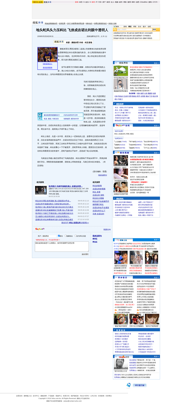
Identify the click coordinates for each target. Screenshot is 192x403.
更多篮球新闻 (47, 67)
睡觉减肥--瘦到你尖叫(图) (124, 205)
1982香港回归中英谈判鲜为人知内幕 (143, 172)
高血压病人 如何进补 (145, 349)
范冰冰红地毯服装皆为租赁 (124, 289)
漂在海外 (117, 375)
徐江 (131, 72)
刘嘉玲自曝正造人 (135, 273)
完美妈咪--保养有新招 (145, 107)
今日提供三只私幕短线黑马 (147, 110)
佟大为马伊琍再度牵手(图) (146, 284)
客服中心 (59, 396)
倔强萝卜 (133, 162)
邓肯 (127, 134)
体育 (80, 2)
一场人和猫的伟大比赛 (141, 88)
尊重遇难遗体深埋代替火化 (124, 352)
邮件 (120, 2)
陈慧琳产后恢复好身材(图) (124, 284)
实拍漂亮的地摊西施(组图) (146, 294)
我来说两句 (91, 36)
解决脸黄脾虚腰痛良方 (146, 210)
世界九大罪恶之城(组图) (145, 297)
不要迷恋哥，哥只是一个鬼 (145, 360)
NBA (138, 93)
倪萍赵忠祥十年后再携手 (145, 286)
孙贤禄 (132, 75)
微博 (129, 2)
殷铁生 (134, 96)
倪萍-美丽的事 (148, 165)
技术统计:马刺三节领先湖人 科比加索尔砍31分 (54, 213)
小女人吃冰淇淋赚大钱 (146, 341)
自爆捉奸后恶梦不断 (121, 194)
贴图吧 (117, 148)
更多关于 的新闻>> (75, 223)
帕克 (132, 134)
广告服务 (51, 396)
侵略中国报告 (147, 38)
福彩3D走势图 (152, 249)
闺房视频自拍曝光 (121, 181)
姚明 (142, 93)
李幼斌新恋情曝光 (151, 268)
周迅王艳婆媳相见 (135, 270)
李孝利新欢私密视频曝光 (145, 299)
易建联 (150, 93)
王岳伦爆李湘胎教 (123, 312)
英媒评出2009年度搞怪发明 (146, 363)
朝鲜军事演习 (139, 33)
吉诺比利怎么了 (99, 211)
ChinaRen (143, 2)
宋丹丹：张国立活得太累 (138, 177)
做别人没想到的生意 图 (123, 334)
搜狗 (150, 2)
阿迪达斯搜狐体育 (51, 23)
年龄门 (120, 99)
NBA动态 (89, 23)
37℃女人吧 (148, 148)
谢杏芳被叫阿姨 (140, 85)
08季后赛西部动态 (100, 23)
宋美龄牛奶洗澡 (119, 38)
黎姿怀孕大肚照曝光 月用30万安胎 (142, 187)
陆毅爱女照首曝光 (151, 270)
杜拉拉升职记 (137, 244)
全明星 (143, 96)
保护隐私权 (75, 396)
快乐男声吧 (148, 142)
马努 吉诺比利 (98, 214)
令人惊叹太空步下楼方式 (148, 312)
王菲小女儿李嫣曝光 (136, 326)
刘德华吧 (133, 145)
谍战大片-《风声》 (120, 167)
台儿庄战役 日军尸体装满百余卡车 (142, 167)
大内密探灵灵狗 (135, 165)
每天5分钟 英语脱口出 (146, 118)
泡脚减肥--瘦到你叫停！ (146, 213)
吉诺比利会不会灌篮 (101, 208)
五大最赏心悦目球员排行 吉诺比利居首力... (52, 216)
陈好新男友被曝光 (151, 273)
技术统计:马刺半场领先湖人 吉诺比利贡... (66, 186)
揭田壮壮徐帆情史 (121, 266)
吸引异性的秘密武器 (145, 205)
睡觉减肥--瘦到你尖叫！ (123, 120)
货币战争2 (150, 246)
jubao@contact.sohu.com (73, 401)
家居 (108, 2)
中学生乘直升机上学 (121, 78)
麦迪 (147, 96)
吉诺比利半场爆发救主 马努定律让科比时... (52, 204)
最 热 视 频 (124, 153)
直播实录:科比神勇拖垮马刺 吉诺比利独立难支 (54, 219)
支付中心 (36, 396)
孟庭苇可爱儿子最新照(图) (146, 302)
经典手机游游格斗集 (139, 249)
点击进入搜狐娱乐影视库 (145, 305)
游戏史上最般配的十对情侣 (146, 307)
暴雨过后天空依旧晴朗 (142, 377)
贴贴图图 (132, 363)
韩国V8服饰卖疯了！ (145, 347)
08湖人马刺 (112, 23)
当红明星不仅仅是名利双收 (145, 365)
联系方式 (66, 396)
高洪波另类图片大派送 (141, 72)
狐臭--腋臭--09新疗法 (145, 215)
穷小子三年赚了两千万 (123, 113)
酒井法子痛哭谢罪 (152, 326)
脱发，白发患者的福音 (146, 120)
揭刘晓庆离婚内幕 (135, 268)
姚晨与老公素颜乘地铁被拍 (124, 292)
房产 (104, 2)
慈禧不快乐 (138, 38)
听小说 (116, 246)
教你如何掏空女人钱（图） (147, 113)
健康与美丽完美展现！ (123, 213)
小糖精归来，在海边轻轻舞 (145, 370)
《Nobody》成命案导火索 (124, 302)
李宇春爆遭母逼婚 (120, 270)
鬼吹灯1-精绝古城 (125, 246)
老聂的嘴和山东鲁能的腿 (143, 80)
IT (96, 2)
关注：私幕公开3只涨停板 (124, 107)
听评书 (116, 244)
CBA (116, 96)
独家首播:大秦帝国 (136, 157)
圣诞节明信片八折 (120, 273)
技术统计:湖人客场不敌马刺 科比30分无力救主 (54, 207)
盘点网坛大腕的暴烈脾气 (123, 297)
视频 (116, 2)
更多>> (156, 63)
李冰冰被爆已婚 (136, 266)
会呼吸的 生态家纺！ (122, 115)
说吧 (137, 2)
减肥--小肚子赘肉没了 (145, 202)
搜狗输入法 (28, 396)
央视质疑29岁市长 (120, 33)
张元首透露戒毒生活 (146, 310)
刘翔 (130, 96)
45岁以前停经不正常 (145, 207)
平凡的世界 (143, 246)
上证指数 (118, 142)
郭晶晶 (120, 96)
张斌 (131, 88)
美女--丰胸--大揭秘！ (122, 110)
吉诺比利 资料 (98, 195)
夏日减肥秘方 (137, 36)
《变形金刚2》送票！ (124, 310)
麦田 (138, 162)
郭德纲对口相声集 (125, 244)
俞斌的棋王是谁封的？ (143, 91)
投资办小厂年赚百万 (122, 344)
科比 (116, 134)
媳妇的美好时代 (145, 162)
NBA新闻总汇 (47, 64)
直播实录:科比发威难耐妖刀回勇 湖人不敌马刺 (54, 210)
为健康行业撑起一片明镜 (123, 215)
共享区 (116, 249)
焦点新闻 (132, 360)
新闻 (76, 2)
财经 (93, 2)
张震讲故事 (146, 244)
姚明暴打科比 (98, 204)
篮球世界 (62, 23)
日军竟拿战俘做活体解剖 (123, 294)
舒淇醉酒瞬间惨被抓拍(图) (146, 292)
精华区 (95, 239)
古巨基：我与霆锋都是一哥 (139, 192)
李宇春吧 (133, 142)
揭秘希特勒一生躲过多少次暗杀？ (142, 170)
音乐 (139, 26)
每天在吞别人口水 (121, 371)
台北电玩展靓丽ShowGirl (123, 307)
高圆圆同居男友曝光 (121, 91)
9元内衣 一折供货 (144, 336)
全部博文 (109, 396)
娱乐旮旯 (132, 365)
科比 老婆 (96, 192)
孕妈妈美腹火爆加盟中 (146, 334)
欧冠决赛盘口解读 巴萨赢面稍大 (141, 67)
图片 (144, 26)
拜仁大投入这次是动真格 (142, 70)
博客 (125, 2)
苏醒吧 (117, 145)
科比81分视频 (98, 198)
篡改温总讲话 (128, 36)
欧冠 (154, 96)
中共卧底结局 (129, 38)
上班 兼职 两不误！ (121, 210)
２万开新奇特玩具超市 (123, 349)
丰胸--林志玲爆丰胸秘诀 (123, 202)
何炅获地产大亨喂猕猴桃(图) (125, 281)
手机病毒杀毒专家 (125, 249)
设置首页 (19, 396)
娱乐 (87, 2)
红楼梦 (152, 244)
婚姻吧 (132, 148)
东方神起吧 (148, 145)
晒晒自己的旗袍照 (127, 377)
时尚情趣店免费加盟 (122, 336)
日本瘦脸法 (147, 36)
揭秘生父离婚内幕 (151, 266)
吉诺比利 (122, 134)
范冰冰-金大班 (148, 157)
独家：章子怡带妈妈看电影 (146, 281)
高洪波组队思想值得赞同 (143, 75)
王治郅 (125, 96)
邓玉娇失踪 (131, 33)
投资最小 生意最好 (121, 339)
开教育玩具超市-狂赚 (122, 118)
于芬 (150, 96)
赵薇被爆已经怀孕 (120, 268)
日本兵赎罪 (149, 33)
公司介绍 (93, 396)
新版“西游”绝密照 (121, 326)
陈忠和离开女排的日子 (141, 83)
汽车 (99, 2)
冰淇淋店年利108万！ (146, 344)
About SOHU (84, 396)
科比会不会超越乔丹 (101, 201)
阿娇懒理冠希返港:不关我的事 (140, 190)
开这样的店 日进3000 (122, 207)
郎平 (138, 96)
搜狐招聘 (43, 396)
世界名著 (135, 246)
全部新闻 (101, 396)
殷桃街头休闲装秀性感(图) (124, 286)
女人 (112, 2)
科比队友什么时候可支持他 (144, 78)
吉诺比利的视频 (99, 189)
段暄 (131, 70)
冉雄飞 (132, 80)
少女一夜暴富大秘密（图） (147, 115)
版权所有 (86, 398)
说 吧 (127, 125)
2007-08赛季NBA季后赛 (75, 23)
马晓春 (132, 91)
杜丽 (154, 93)
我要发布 (107, 230)
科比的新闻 (97, 186)
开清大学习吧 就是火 (122, 347)
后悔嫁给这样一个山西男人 (145, 368)
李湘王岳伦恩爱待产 (137, 185)
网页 (130, 26)
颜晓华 (132, 78)
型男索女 (132, 370)
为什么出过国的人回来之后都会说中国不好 (136, 375)
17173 (155, 2)
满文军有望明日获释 (137, 179)
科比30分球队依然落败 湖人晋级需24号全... (53, 201)
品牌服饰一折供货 (121, 341)
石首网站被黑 (118, 36)
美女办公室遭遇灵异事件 (123, 299)
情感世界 (132, 368)
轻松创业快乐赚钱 (144, 339)
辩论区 (95, 242)
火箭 (145, 93)
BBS (133, 2)
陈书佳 (132, 85)
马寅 (131, 83)
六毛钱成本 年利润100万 (147, 352)
